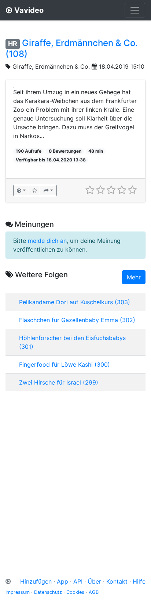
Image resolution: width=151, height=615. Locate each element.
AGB (94, 592)
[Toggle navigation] (135, 10)
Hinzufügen (36, 581)
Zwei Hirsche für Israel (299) (58, 382)
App (62, 581)
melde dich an (47, 240)
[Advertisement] (75, 472)
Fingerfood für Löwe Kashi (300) (64, 364)
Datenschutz (48, 592)
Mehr (134, 277)
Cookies (75, 592)
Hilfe (139, 581)
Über (94, 581)
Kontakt (117, 581)
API (77, 581)
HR (12, 43)
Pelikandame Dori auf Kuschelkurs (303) (74, 302)
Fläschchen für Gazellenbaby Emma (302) (77, 320)
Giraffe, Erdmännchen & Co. (51, 66)
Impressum (17, 592)
